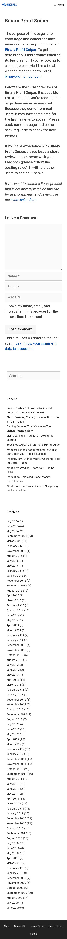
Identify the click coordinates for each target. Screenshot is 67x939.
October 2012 (15, 709)
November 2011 (16, 763)
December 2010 (16, 818)
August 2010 (14, 838)
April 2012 (13, 739)
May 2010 (13, 853)
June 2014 (13, 615)
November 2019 (16, 551)
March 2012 (14, 744)
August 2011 (14, 778)
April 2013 (13, 679)
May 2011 (13, 793)
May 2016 (13, 565)
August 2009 (14, 897)
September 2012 (17, 714)
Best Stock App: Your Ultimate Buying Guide (33, 444)
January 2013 (15, 694)
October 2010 (15, 828)
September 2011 (17, 773)
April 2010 (13, 858)
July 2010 (13, 843)
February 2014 (15, 635)
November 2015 (16, 580)
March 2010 (14, 863)
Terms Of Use (37, 926)
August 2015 (14, 590)
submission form (24, 200)
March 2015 (14, 600)
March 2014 (14, 630)
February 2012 (15, 749)
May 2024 (13, 531)
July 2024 (13, 521)
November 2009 (16, 882)
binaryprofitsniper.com (23, 76)
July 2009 (13, 902)
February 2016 (15, 570)
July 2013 (13, 664)
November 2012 (16, 704)
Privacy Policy (56, 926)
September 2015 (17, 585)
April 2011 (13, 798)
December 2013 (16, 645)
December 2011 (16, 759)
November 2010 (16, 823)
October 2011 (15, 769)
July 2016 (13, 560)
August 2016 (14, 555)
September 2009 (17, 892)
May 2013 (13, 674)
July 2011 (13, 783)
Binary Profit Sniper (20, 50)
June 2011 (13, 788)
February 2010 (15, 868)
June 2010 (13, 848)
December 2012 (16, 699)
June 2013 (13, 669)
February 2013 (15, 689)
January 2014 (15, 640)
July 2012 (13, 724)
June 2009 (13, 907)
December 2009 (16, 878)
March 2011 (14, 803)
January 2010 (15, 873)
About (7, 926)
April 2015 (13, 595)
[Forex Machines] (10, 5)
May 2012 (13, 734)
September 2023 (17, 536)
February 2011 (15, 808)
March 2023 (14, 541)
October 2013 (15, 654)
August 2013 (14, 660)
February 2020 (15, 545)
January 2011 (15, 813)
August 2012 (14, 719)
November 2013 (16, 650)
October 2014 (15, 610)
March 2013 (14, 684)
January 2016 (15, 575)
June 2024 (13, 526)
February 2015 (15, 605)
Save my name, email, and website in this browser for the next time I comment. (33, 311)
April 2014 (13, 625)
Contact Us (20, 926)
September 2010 (17, 833)
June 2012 (13, 729)
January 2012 (15, 754)
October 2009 (15, 887)
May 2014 (13, 620)
